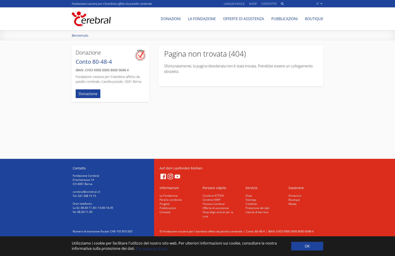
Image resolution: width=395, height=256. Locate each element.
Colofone (251, 204)
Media (292, 204)
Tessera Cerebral (214, 204)
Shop (249, 196)
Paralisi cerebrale (171, 200)
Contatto (165, 212)
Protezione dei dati (257, 208)
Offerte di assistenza (216, 208)
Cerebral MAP (211, 200)
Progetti (165, 204)
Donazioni (294, 196)
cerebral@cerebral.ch (86, 192)
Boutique (294, 200)
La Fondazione (169, 196)
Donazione (88, 93)
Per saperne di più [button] (152, 248)
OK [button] (307, 246)
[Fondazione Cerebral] (91, 18)
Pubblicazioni (168, 208)
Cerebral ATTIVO (213, 196)
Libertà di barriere (257, 212)
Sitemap (251, 200)
